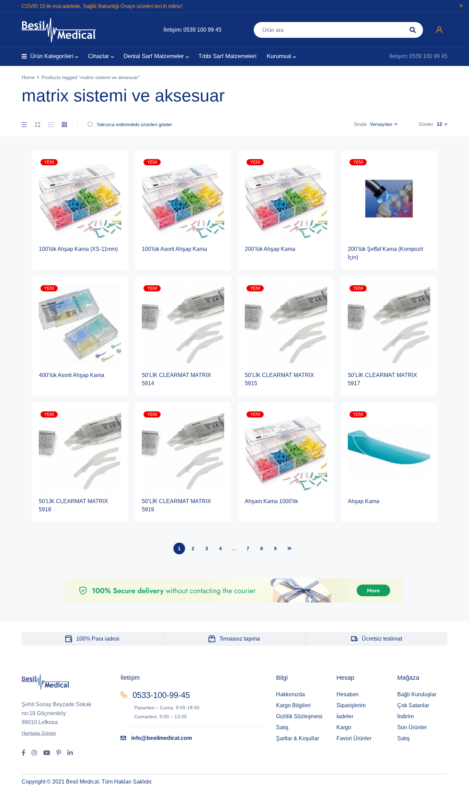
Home (28, 77)
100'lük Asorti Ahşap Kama (174, 249)
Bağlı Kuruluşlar (416, 694)
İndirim (405, 716)
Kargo (343, 727)
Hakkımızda (290, 694)
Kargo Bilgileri (293, 705)
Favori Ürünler (353, 738)
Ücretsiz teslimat (382, 639)
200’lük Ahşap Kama (270, 249)
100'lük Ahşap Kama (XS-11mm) (78, 249)
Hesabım (347, 694)
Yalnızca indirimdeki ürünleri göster (133, 124)
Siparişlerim (351, 705)
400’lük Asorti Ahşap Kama (71, 375)
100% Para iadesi (97, 639)
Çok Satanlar (413, 705)
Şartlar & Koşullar (297, 738)
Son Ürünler (412, 727)
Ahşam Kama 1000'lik (271, 501)
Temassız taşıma (239, 639)
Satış (282, 727)
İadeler (344, 716)
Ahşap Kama (363, 501)
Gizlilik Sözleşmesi (299, 716)
